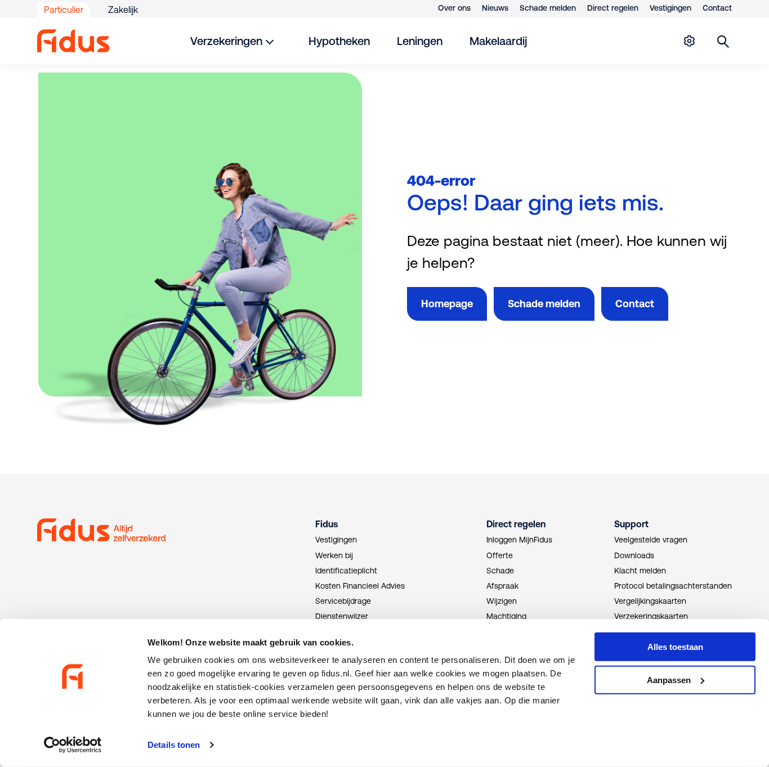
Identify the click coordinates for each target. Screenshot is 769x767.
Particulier (63, 10)
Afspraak (502, 585)
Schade (500, 570)
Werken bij (334, 555)
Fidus (326, 524)
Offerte (499, 555)
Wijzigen (501, 600)
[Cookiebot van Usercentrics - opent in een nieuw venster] (73, 745)
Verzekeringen (226, 40)
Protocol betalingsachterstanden (673, 585)
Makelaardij (498, 40)
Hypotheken (339, 40)
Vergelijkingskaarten (650, 600)
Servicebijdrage (343, 600)
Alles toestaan (675, 647)
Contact (717, 7)
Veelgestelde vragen (650, 539)
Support (631, 524)
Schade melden (548, 7)
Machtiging (506, 616)
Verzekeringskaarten (651, 616)
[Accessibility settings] (689, 41)
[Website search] (723, 41)
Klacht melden (640, 570)
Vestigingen (670, 7)
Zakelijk (123, 10)
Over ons (454, 7)
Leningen (419, 40)
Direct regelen (612, 7)
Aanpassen (669, 680)
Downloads (634, 555)
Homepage (447, 304)
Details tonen (173, 745)
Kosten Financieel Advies (360, 585)
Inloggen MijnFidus (519, 539)
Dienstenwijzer (341, 616)
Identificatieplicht (346, 570)
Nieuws (495, 7)
